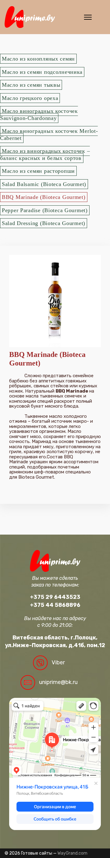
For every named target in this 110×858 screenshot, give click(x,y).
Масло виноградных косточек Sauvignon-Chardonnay (39, 114)
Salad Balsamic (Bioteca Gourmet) (44, 184)
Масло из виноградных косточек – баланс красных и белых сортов (45, 154)
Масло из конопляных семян (38, 59)
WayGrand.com (72, 853)
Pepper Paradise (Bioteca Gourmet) (45, 210)
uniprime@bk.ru (58, 682)
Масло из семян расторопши (38, 171)
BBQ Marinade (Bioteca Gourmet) (44, 197)
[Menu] (88, 17)
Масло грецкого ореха (30, 98)
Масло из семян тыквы (31, 85)
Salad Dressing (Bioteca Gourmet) (43, 223)
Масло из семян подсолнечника (42, 72)
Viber (58, 662)
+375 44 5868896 (55, 605)
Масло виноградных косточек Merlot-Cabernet (49, 134)
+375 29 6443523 (55, 597)
